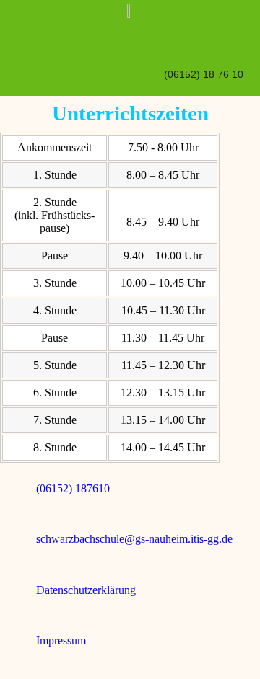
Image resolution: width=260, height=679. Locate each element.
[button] (233, 37)
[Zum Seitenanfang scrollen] (4, 672)
